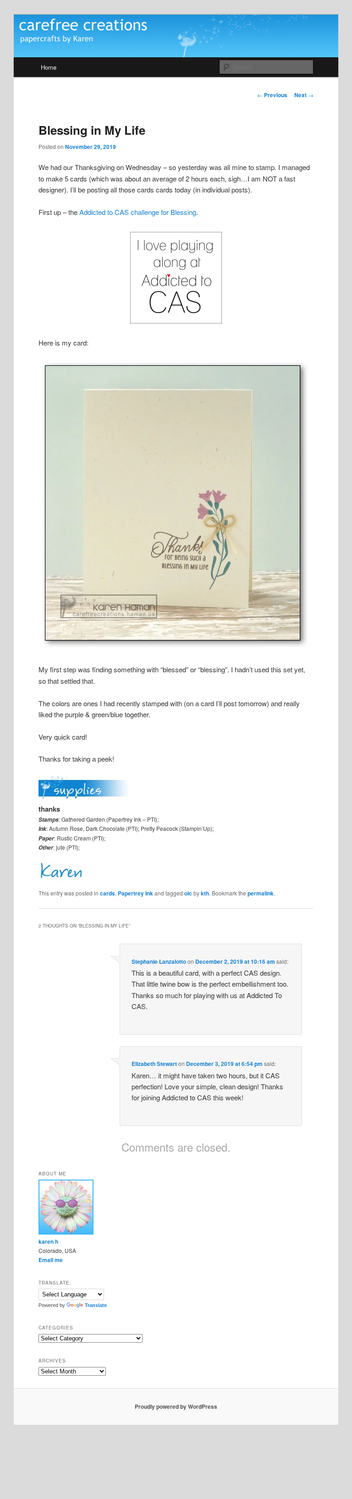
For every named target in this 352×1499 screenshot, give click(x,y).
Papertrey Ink (135, 893)
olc (188, 893)
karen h (48, 1241)
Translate (96, 1305)
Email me (50, 1260)
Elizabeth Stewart (154, 1064)
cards (107, 893)
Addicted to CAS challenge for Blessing (137, 212)
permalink (261, 893)
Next (304, 95)
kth (205, 893)
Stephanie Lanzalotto (159, 961)
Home (48, 67)
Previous (272, 95)
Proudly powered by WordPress (176, 1406)
